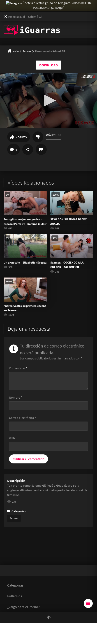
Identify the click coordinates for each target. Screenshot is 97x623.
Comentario (18, 368)
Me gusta (21, 137)
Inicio (15, 51)
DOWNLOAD (48, 65)
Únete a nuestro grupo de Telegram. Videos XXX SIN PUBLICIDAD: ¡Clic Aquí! (57, 5)
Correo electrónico (22, 418)
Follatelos (14, 596)
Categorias (15, 585)
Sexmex (27, 51)
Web (12, 438)
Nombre (15, 397)
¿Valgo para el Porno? (23, 607)
